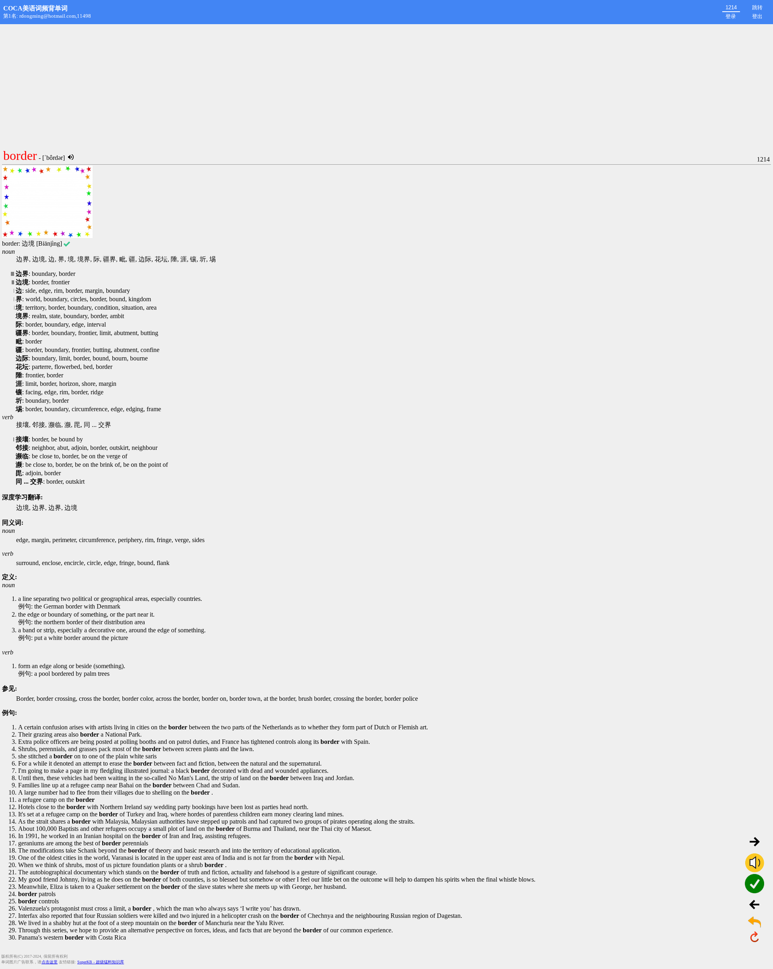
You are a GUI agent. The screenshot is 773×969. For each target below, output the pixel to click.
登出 (757, 16)
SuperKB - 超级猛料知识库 (100, 962)
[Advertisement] (386, 84)
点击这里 (49, 962)
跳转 (757, 7)
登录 (730, 16)
